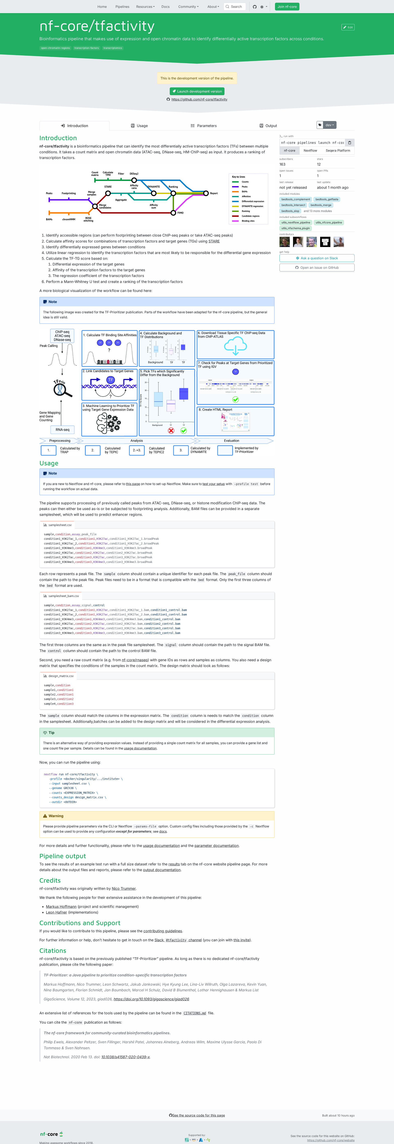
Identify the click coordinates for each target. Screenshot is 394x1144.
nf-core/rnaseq (135, 660)
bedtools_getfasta (327, 199)
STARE (214, 241)
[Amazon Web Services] (194, 1139)
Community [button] (187, 7)
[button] (318, 211)
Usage (142, 126)
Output (271, 126)
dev (328, 125)
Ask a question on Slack (319, 258)
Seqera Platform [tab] (338, 151)
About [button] (212, 7)
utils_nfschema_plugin (296, 228)
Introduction (77, 126)
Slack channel (178, 940)
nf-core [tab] (289, 151)
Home (102, 7)
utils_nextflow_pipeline (296, 222)
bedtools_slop (290, 211)
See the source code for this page (198, 1115)
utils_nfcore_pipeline (329, 222)
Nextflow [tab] (310, 151)
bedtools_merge (321, 205)
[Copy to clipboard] (269, 533)
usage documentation (140, 748)
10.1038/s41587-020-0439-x (125, 1057)
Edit (350, 27)
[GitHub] (255, 7)
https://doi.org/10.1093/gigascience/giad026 (151, 999)
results (174, 864)
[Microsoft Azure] (201, 1139)
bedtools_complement (296, 199)
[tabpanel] (317, 143)
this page (133, 484)
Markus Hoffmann (61, 906)
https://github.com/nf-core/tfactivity (199, 99)
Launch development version (199, 91)
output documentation (162, 870)
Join (287, 7)
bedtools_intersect (293, 205)
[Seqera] (187, 1139)
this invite (242, 940)
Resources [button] (144, 7)
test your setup (214, 484)
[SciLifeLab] (208, 1139)
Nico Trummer (124, 888)
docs (163, 831)
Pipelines (122, 7)
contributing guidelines (162, 931)
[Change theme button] (263, 6)
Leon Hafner (56, 912)
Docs (165, 7)
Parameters (206, 126)
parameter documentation (217, 845)
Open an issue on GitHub (319, 267)
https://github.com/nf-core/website (331, 1140)
